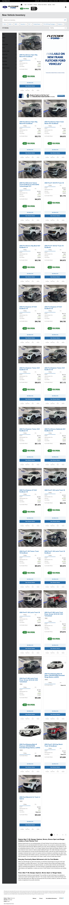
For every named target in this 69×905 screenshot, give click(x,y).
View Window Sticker (30, 86)
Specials (49, 4)
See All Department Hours (9, 903)
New (25, 4)
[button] (55, 618)
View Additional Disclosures (51, 898)
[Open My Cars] (65, 7)
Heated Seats (37, 24)
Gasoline (24, 24)
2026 (11, 24)
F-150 (5, 24)
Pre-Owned (30, 4)
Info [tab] (35, 58)
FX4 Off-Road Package (50, 24)
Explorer (60, 24)
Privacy (40, 898)
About (53, 4)
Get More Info (30, 82)
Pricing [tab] (25, 58)
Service (42, 4)
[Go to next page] (65, 835)
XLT (30, 24)
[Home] (5, 7)
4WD (17, 24)
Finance (35, 4)
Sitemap (34, 898)
